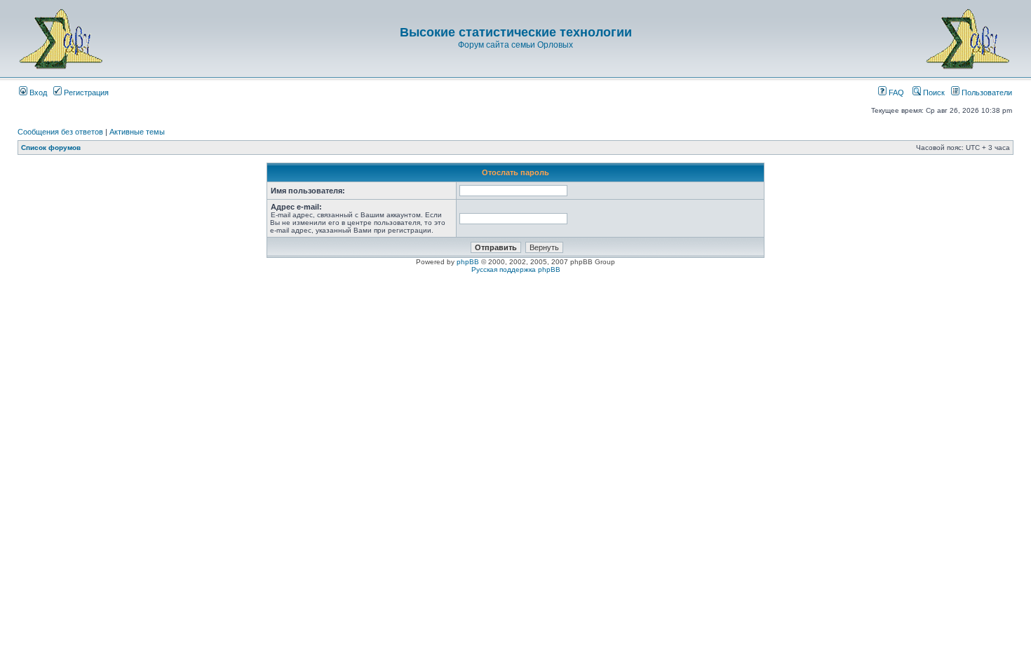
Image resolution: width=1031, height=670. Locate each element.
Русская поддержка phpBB (515, 269)
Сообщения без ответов (60, 132)
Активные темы (137, 132)
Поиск (933, 92)
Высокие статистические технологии (516, 32)
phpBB (468, 262)
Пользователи (985, 92)
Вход (37, 92)
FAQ (895, 92)
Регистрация (85, 92)
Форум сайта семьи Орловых (515, 45)
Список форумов (51, 147)
